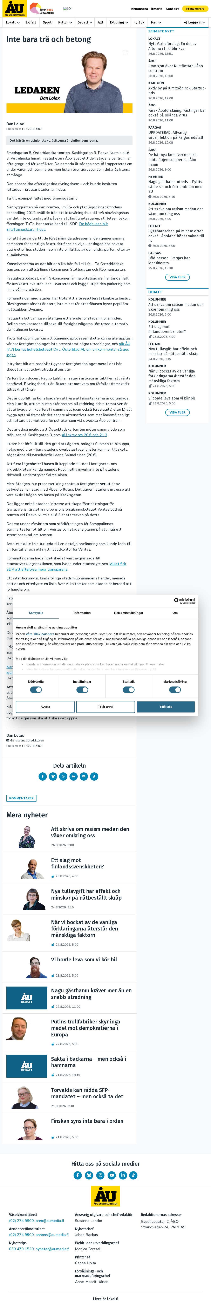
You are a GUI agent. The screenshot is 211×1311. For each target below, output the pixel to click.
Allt (100, 22)
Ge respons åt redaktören (27, 740)
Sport (47, 22)
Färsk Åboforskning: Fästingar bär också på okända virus (177, 115)
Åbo (152, 61)
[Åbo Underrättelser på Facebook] (78, 1175)
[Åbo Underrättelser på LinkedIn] (123, 1175)
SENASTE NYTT (161, 31)
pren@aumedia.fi (50, 1220)
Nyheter (155, 177)
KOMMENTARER (21, 798)
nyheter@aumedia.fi (52, 1248)
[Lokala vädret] (66, 8)
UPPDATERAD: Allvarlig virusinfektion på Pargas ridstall (175, 137)
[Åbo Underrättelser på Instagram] (100, 1175)
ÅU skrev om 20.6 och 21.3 (84, 434)
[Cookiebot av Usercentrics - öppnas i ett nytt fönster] (177, 601)
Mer (154, 22)
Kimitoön (156, 83)
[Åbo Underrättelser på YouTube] (112, 1175)
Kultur (63, 22)
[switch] (82, 689)
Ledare (154, 344)
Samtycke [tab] (36, 612)
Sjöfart (30, 22)
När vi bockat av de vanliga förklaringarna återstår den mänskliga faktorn (172, 378)
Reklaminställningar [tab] (128, 612)
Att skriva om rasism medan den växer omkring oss (176, 214)
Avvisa (45, 707)
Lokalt (11, 22)
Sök (141, 22)
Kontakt (172, 9)
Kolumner (157, 204)
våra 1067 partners (40, 634)
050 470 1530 (21, 1248)
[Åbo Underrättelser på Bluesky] (89, 1175)
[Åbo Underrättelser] (105, 1196)
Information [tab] (82, 612)
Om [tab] (175, 612)
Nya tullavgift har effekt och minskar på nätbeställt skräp (173, 354)
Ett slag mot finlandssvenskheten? (167, 331)
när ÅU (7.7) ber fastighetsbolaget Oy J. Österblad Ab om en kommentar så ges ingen (68, 349)
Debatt (83, 22)
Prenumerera (195, 9)
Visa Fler (177, 277)
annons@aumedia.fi (52, 1234)
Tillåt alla (165, 707)
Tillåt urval (105, 707)
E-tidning (117, 22)
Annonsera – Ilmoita (147, 9)
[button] (194, 22)
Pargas (154, 128)
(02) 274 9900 (21, 1220)
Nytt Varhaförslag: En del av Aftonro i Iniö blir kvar (172, 48)
